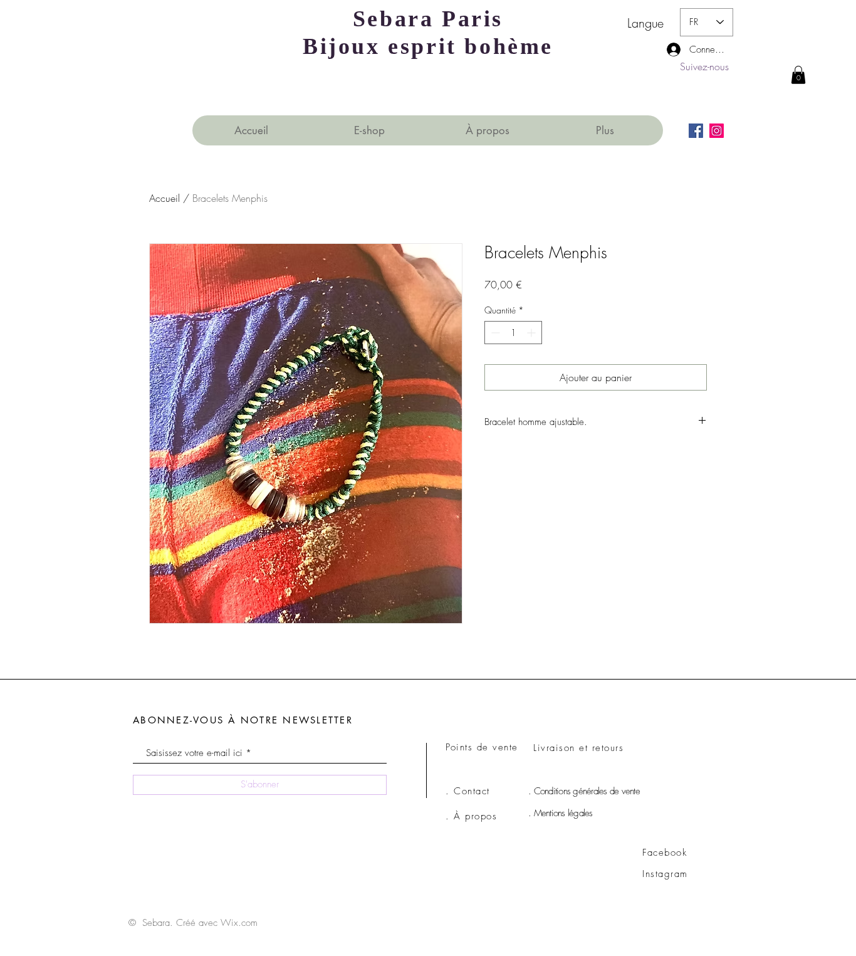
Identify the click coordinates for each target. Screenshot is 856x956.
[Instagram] (716, 130)
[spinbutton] (513, 333)
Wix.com (239, 923)
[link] (798, 75)
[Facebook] (696, 130)
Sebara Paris (428, 18)
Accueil (164, 198)
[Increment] (532, 333)
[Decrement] (494, 333)
